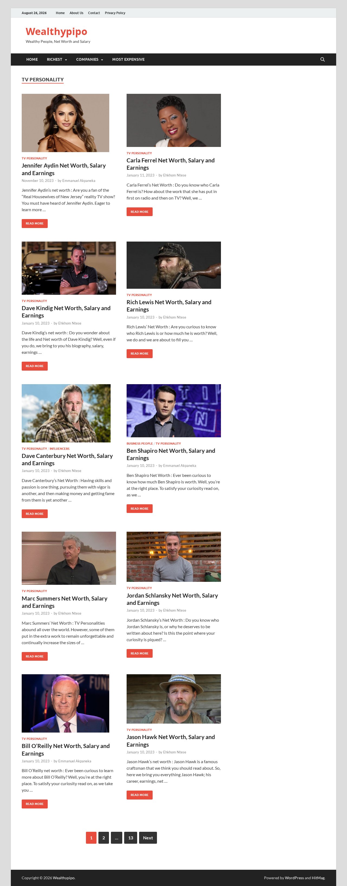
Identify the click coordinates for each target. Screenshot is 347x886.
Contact (94, 13)
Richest (54, 59)
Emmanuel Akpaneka (78, 180)
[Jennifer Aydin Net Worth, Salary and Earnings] (69, 123)
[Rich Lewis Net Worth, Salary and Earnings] (174, 265)
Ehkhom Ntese (174, 175)
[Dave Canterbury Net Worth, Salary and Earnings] (69, 413)
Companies (87, 59)
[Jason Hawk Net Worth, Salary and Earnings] (174, 699)
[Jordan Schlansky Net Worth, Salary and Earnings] (174, 557)
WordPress (294, 877)
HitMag (318, 877)
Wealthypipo (56, 31)
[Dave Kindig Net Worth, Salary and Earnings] (69, 268)
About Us (76, 13)
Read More (33, 222)
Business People (140, 443)
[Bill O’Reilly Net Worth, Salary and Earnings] (69, 703)
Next (148, 837)
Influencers (59, 449)
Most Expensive (128, 59)
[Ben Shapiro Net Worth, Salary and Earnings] (174, 410)
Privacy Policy (115, 13)
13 (130, 837)
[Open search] (323, 59)
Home (60, 13)
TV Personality (34, 158)
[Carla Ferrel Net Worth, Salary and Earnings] (174, 120)
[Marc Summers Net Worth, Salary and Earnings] (69, 558)
